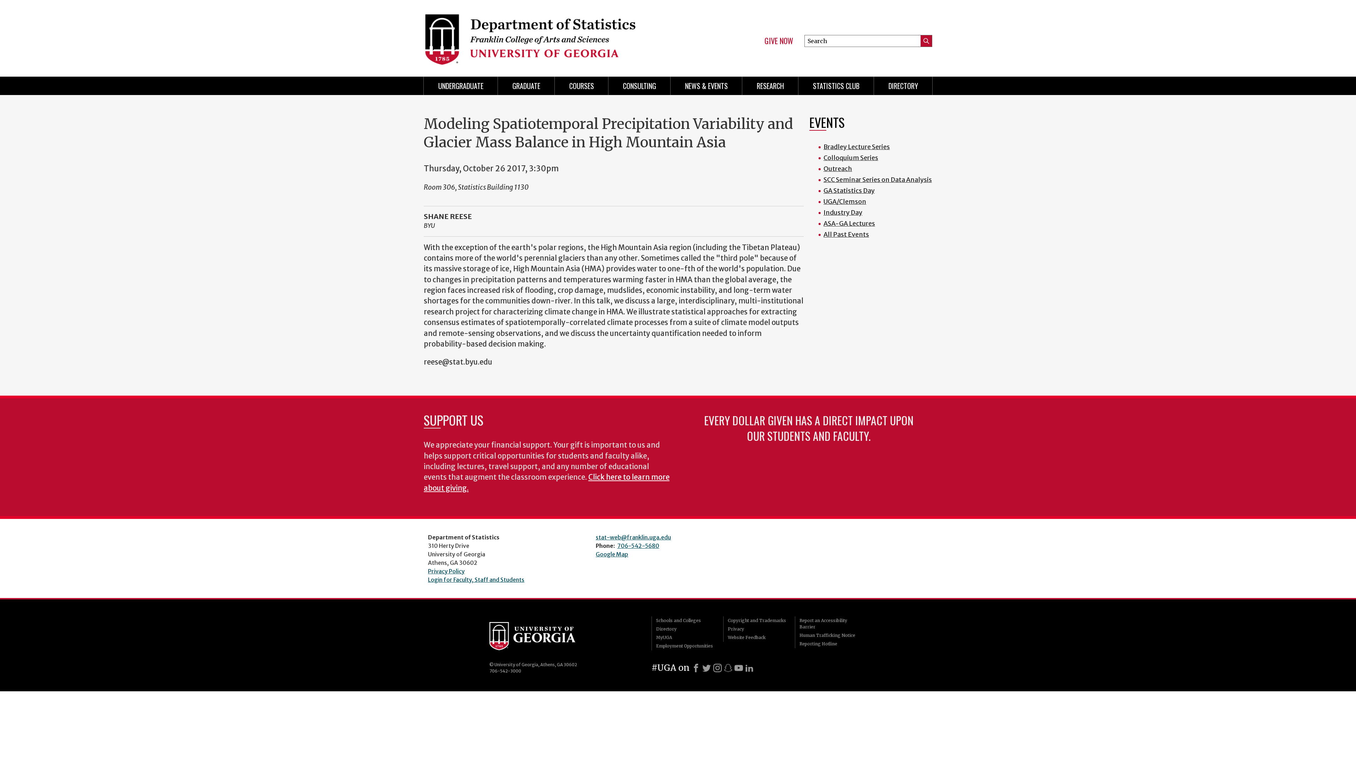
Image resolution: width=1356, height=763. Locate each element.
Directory (903, 86)
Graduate (526, 86)
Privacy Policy (446, 571)
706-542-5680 (638, 545)
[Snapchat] (728, 668)
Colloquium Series (850, 158)
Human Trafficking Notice (827, 635)
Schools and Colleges (678, 620)
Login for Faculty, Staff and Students (476, 579)
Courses (581, 86)
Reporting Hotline (818, 643)
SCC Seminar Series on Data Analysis (877, 180)
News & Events (706, 86)
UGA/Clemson (844, 201)
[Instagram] (717, 668)
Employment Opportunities (684, 646)
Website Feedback (747, 637)
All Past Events (846, 234)
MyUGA (664, 637)
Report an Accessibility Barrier (823, 623)
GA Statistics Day (849, 191)
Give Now (779, 41)
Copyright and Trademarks (757, 620)
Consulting (639, 86)
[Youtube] (738, 668)
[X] (706, 668)
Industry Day (842, 212)
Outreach (837, 169)
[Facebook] (696, 668)
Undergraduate (460, 86)
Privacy (736, 629)
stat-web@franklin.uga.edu (633, 537)
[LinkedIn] (749, 668)
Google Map (612, 554)
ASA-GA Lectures (849, 223)
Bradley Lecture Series (856, 147)
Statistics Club (836, 86)
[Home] (547, 35)
